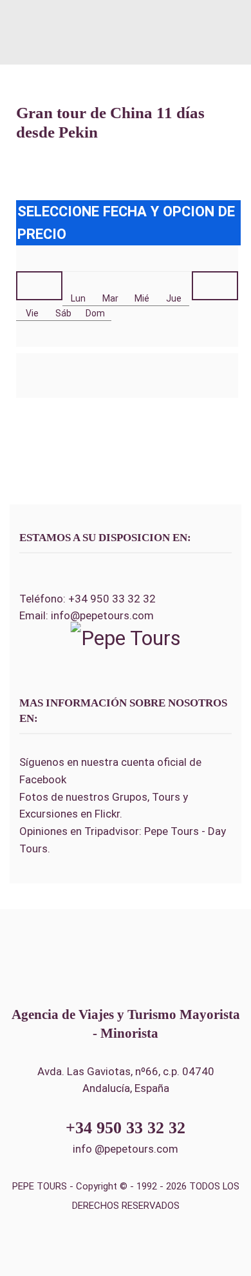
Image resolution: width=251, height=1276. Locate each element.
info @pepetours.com (125, 1148)
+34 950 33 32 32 (112, 598)
